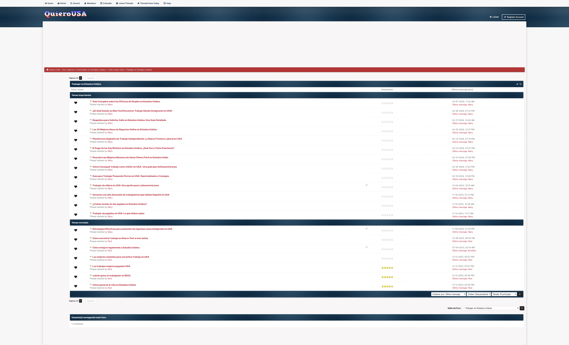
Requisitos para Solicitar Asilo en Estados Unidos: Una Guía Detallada (129, 120)
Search (76, 3)
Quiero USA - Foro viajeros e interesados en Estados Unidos (77, 70)
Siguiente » (91, 78)
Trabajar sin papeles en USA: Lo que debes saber (118, 213)
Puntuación (387, 89)
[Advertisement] (284, 45)
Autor (81, 89)
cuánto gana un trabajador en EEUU (111, 275)
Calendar (107, 3)
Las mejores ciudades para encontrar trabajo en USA (120, 256)
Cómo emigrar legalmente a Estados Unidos (116, 247)
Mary (110, 104)
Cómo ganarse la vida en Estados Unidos (114, 284)
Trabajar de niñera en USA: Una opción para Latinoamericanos (125, 185)
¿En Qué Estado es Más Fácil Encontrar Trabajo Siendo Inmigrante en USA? (132, 110)
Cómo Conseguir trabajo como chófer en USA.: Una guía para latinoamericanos (134, 166)
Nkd (110, 241)
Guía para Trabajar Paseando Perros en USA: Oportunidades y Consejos (130, 176)
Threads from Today (149, 3)
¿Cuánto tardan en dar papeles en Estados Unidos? (119, 204)
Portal (63, 3)
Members (91, 3)
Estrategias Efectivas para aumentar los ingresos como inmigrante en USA (132, 228)
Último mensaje (459, 89)
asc (470, 89)
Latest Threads (125, 3)
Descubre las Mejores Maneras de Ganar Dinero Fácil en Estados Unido (130, 157)
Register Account (515, 17)
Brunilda (472, 250)
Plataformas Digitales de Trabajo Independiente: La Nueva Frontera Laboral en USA (137, 138)
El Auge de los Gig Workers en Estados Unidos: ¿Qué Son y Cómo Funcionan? (133, 148)
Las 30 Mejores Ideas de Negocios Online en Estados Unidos (124, 129)
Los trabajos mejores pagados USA (111, 266)
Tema (73, 89)
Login (495, 17)
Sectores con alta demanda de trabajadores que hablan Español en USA (130, 194)
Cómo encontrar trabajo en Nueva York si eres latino (120, 238)
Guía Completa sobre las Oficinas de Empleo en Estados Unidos (126, 101)
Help (168, 3)
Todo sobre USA (116, 70)
